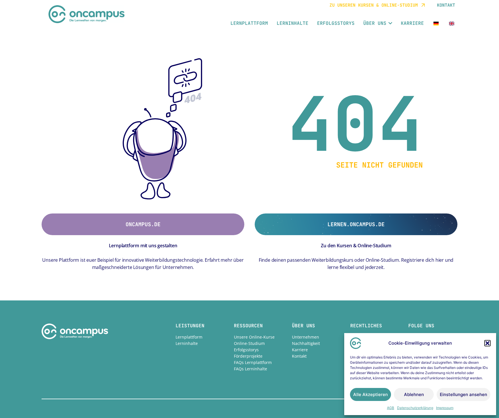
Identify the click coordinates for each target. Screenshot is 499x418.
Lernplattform (189, 337)
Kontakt (299, 356)
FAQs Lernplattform (253, 362)
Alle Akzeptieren (370, 394)
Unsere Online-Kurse (254, 337)
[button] (487, 343)
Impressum (444, 408)
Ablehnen (414, 394)
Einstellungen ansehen (463, 394)
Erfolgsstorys (246, 349)
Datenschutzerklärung (415, 408)
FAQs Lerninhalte (250, 368)
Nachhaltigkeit (306, 343)
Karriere (300, 349)
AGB (390, 408)
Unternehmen (305, 337)
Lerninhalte (187, 343)
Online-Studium (249, 343)
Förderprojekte (248, 356)
